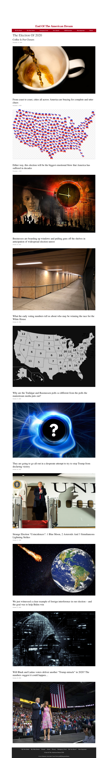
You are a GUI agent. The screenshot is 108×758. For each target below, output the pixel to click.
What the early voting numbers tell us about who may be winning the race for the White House (53, 317)
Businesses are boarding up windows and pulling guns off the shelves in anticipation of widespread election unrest (49, 240)
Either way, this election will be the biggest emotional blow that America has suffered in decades (51, 166)
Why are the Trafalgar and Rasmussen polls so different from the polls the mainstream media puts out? (50, 394)
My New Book (18, 30)
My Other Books (31, 30)
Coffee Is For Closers (23, 39)
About (48, 749)
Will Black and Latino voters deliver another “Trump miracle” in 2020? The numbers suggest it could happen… (51, 673)
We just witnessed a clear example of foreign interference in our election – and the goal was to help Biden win (52, 603)
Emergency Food (44, 30)
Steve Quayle (56, 30)
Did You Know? (72, 749)
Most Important (80, 30)
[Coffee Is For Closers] (54, 93)
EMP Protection (68, 30)
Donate (91, 30)
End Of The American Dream (54, 26)
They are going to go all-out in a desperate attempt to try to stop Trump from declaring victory (51, 465)
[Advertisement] (54, 12)
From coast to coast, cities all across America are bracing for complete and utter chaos (53, 101)
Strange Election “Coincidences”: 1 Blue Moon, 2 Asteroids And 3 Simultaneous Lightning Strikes (54, 535)
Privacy (54, 749)
